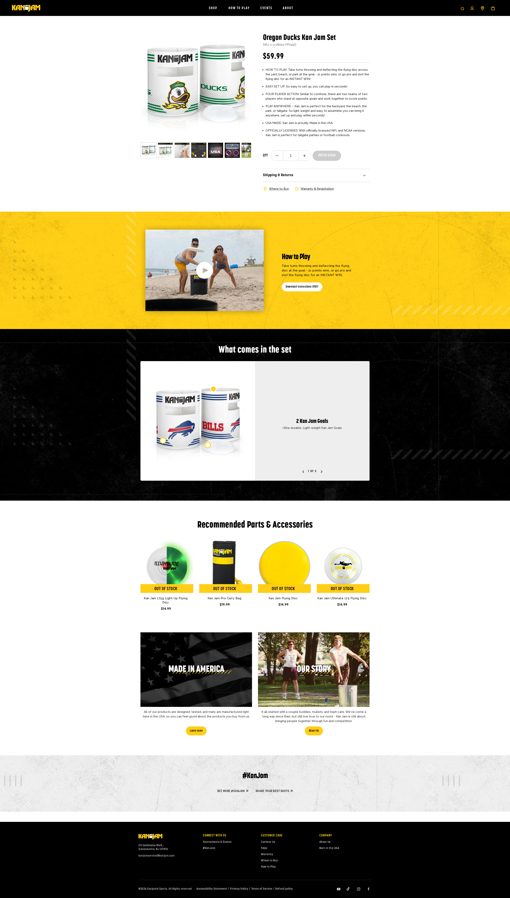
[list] (195, 84)
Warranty (267, 854)
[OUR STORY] (314, 706)
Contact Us (268, 842)
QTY (265, 155)
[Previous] (303, 471)
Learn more (196, 730)
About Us (314, 730)
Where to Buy (269, 860)
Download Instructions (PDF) (302, 286)
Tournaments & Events (217, 842)
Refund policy (284, 888)
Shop (213, 8)
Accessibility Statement (211, 888)
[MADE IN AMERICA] (196, 706)
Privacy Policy (239, 888)
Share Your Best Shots (273, 791)
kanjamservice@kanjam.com (156, 855)
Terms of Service (261, 888)
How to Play (239, 8)
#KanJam (209, 848)
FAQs (264, 848)
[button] (462, 8)
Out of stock (327, 155)
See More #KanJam (231, 791)
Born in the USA (329, 848)
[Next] (244, 84)
